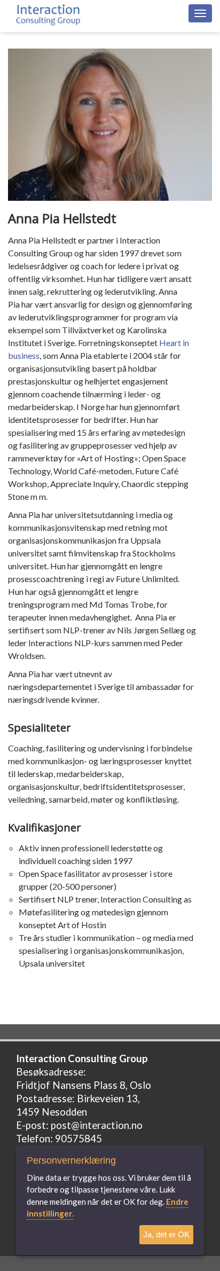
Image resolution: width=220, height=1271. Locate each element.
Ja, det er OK (166, 1234)
